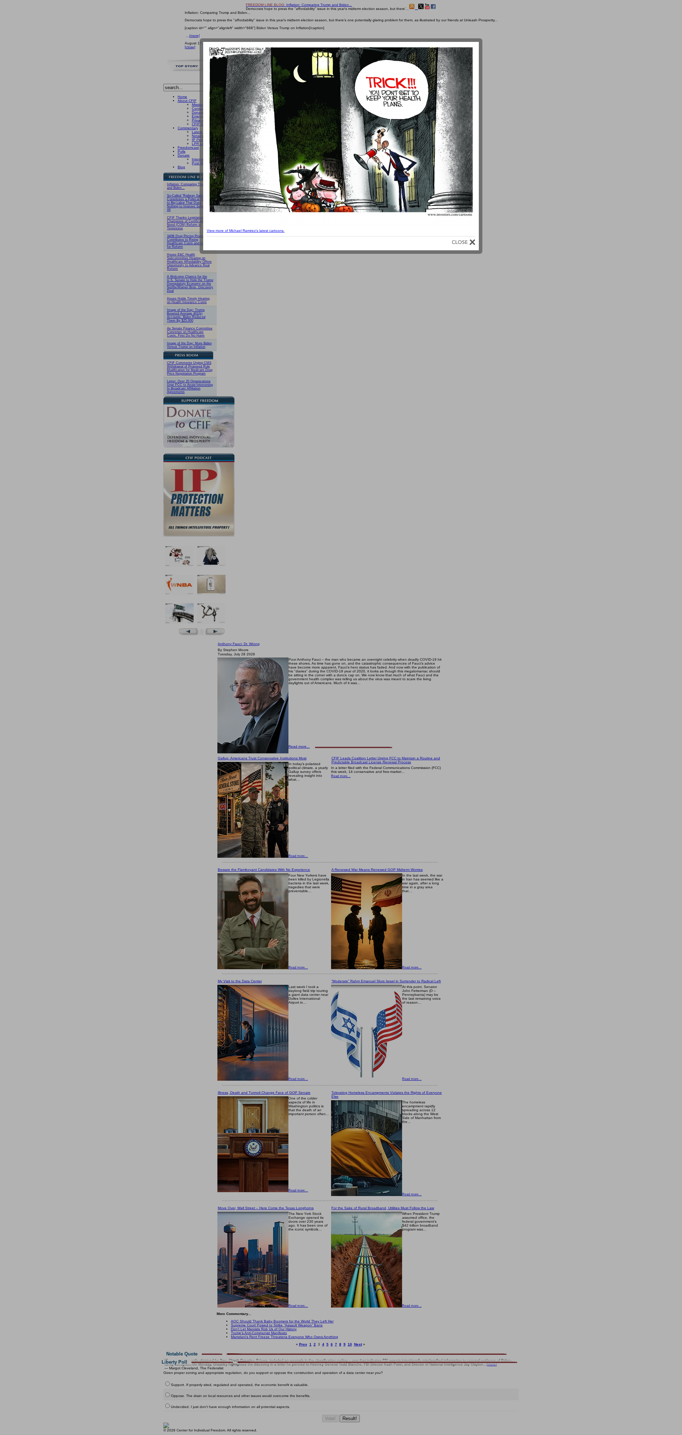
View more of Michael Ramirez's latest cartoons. (246, 231)
